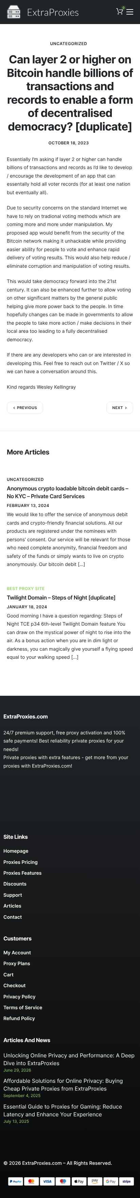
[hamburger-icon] (129, 12)
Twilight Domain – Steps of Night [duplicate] (61, 597)
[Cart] (70, 976)
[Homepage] (70, 853)
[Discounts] (70, 885)
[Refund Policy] (70, 1020)
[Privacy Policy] (70, 998)
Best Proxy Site (26, 588)
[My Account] (70, 954)
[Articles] (70, 907)
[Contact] (70, 919)
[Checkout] (70, 987)
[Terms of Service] (70, 1009)
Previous (27, 407)
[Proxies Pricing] (70, 864)
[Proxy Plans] (70, 965)
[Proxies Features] (70, 875)
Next (117, 407)
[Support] (70, 897)
